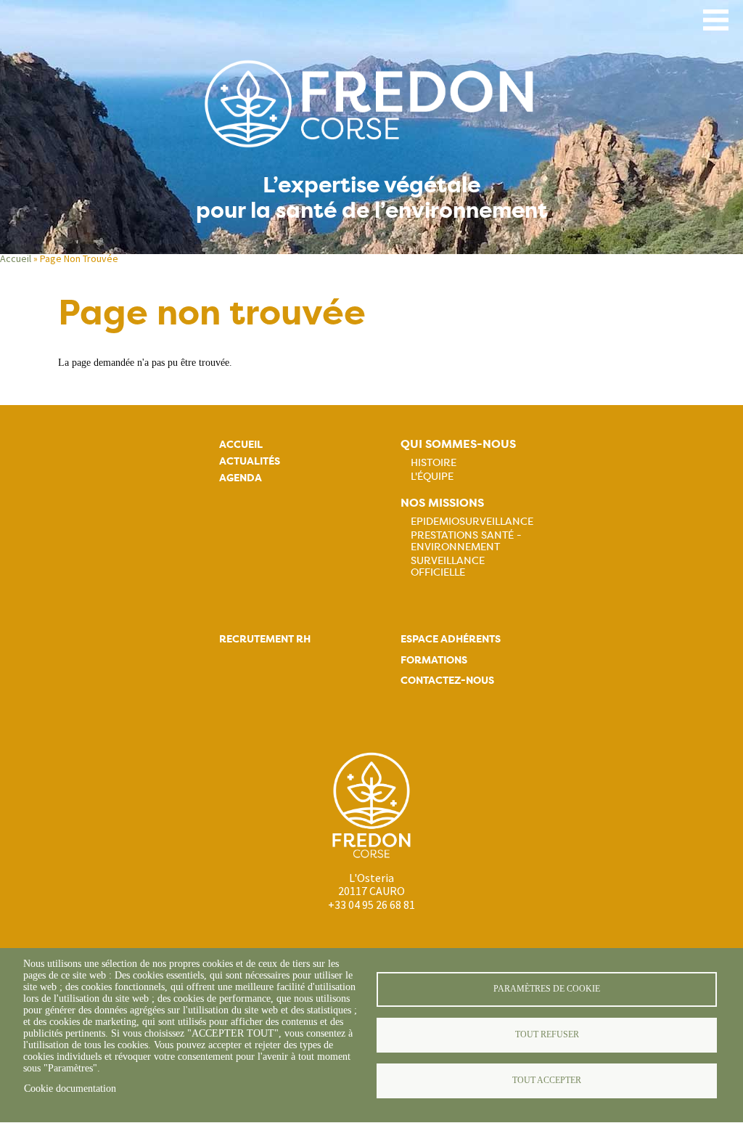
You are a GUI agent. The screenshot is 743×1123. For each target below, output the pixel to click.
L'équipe (432, 476)
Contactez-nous (447, 680)
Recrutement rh (265, 639)
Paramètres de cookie (546, 989)
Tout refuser (547, 1034)
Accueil (15, 258)
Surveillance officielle (448, 566)
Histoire (433, 462)
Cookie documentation (70, 1088)
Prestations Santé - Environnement (466, 540)
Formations (434, 660)
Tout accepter (546, 1080)
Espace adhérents (451, 639)
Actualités (249, 461)
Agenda (240, 478)
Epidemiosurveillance (472, 521)
